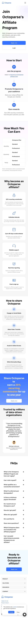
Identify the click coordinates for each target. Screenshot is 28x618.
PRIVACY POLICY (5, 602)
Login (14, 48)
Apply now (14, 43)
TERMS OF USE (4, 601)
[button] (24, 614)
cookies (15, 606)
